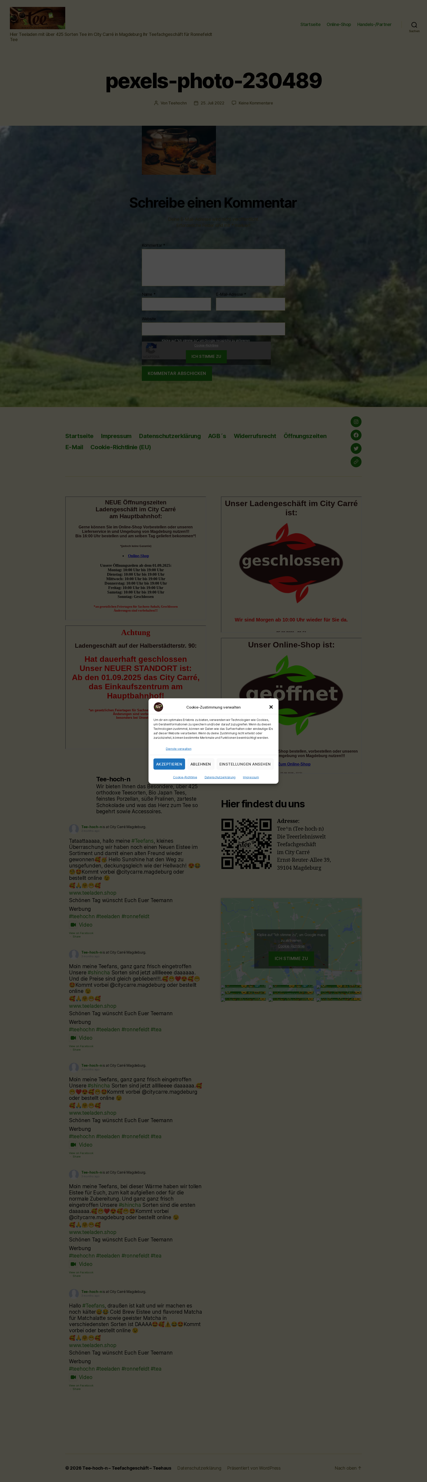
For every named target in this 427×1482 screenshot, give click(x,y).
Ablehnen (201, 764)
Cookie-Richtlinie (185, 777)
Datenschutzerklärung (220, 777)
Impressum (251, 777)
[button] (271, 707)
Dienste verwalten (178, 749)
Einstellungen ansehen (245, 764)
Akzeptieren (169, 764)
